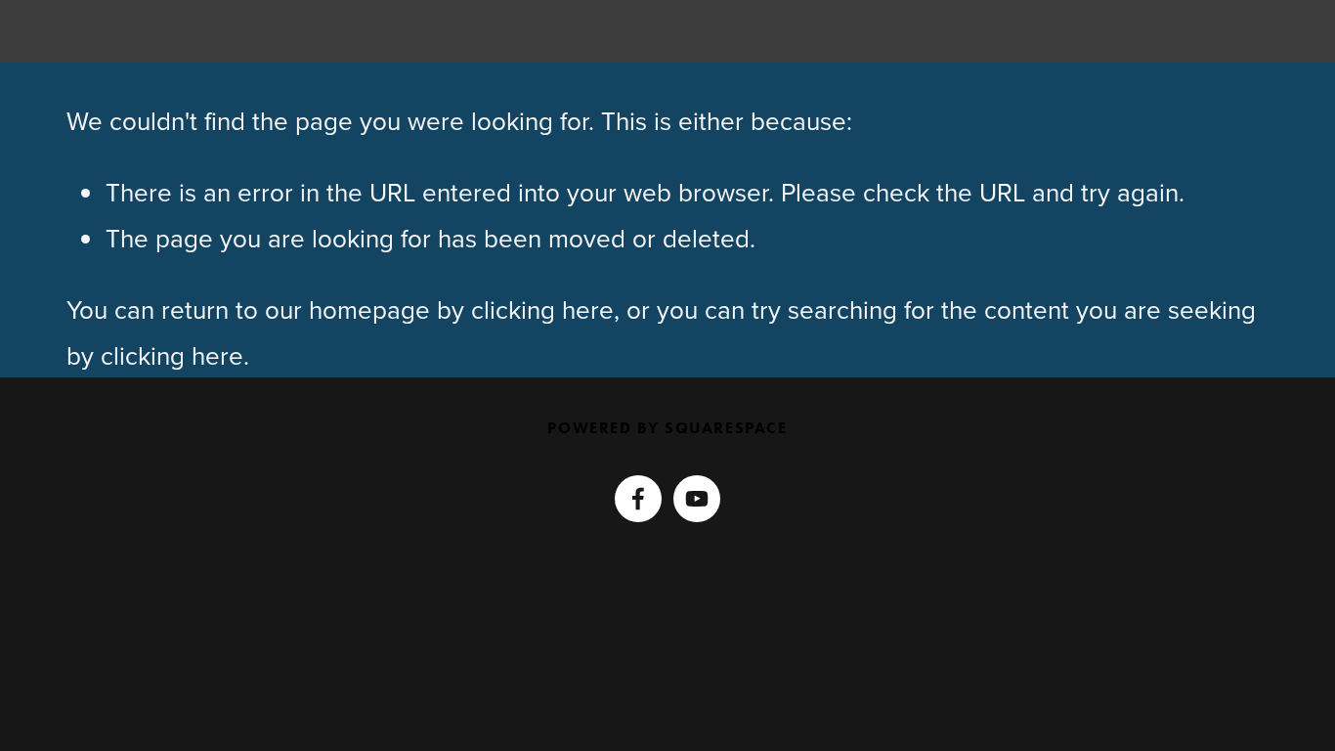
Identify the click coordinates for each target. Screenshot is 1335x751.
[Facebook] (638, 498)
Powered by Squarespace (667, 428)
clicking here (542, 309)
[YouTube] (696, 498)
